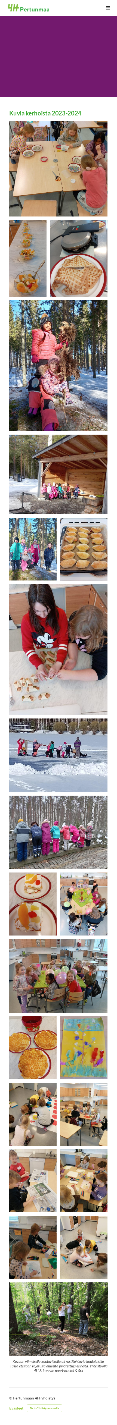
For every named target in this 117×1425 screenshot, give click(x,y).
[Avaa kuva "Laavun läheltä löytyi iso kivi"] (33, 549)
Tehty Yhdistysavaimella (44, 1408)
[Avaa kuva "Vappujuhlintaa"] (83, 904)
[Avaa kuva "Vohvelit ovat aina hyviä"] (33, 1047)
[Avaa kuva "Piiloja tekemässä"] (58, 649)
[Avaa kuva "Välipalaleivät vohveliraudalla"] (79, 258)
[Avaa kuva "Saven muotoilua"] (33, 1180)
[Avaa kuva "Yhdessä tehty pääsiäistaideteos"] (83, 1047)
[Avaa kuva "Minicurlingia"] (83, 1247)
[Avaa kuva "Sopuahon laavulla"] (58, 474)
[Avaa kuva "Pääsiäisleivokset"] (33, 904)
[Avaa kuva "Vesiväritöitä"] (83, 1180)
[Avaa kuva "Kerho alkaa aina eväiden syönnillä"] (83, 1114)
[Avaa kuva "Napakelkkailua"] (58, 755)
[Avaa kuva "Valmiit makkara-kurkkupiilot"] (83, 549)
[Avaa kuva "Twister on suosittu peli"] (33, 1114)
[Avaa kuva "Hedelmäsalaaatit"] (27, 258)
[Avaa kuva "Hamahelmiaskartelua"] (58, 168)
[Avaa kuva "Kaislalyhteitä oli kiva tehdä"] (58, 365)
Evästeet (16, 1408)
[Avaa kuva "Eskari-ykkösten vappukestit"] (58, 976)
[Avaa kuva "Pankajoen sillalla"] (58, 832)
